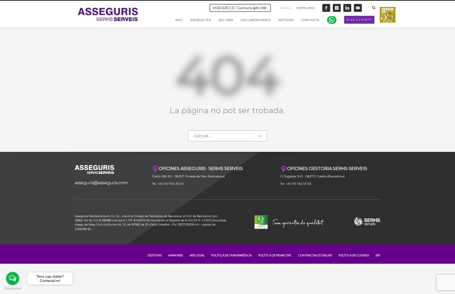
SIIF (377, 255)
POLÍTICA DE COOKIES (354, 255)
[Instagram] (337, 8)
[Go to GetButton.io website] (12, 288)
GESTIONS (154, 255)
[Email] (358, 8)
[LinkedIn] (347, 8)
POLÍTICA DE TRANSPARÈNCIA (231, 255)
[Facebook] (326, 8)
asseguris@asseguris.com (101, 182)
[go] (260, 136)
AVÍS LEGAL (197, 255)
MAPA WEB (175, 255)
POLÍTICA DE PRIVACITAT (274, 255)
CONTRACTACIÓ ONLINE (315, 255)
